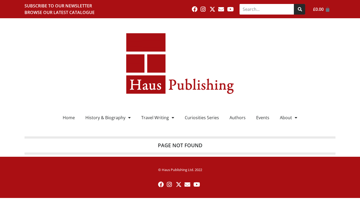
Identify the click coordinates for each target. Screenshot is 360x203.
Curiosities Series (202, 118)
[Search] (299, 9)
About (286, 118)
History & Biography (105, 118)
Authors (238, 118)
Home (69, 118)
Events (262, 118)
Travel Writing (155, 118)
